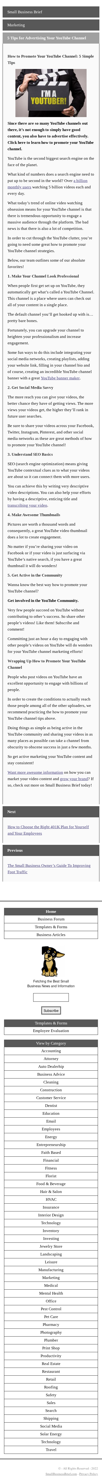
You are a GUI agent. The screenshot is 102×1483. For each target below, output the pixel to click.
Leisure (51, 1262)
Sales (51, 1403)
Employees (51, 1129)
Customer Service (51, 1098)
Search (51, 1410)
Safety (51, 1395)
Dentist (51, 1105)
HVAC (51, 1199)
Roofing (51, 1387)
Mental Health (51, 1293)
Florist (51, 1176)
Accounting (51, 1051)
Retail (51, 1379)
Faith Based (51, 1152)
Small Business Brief (24, 12)
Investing (51, 1238)
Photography (51, 1332)
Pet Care (51, 1317)
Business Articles (51, 935)
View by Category (51, 1043)
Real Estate (51, 1363)
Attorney (51, 1058)
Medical (51, 1285)
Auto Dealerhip (51, 1066)
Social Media (51, 1426)
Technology (51, 1223)
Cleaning (51, 1082)
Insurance (51, 1207)
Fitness (51, 1168)
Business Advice (51, 1074)
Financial (51, 1160)
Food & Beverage (51, 1184)
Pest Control (51, 1309)
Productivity (51, 1356)
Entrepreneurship (51, 1144)
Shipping (51, 1418)
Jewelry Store (51, 1246)
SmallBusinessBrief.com (61, 1474)
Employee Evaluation (51, 1030)
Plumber (51, 1340)
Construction (51, 1090)
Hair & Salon (51, 1191)
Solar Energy (51, 1434)
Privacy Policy (88, 1474)
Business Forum (51, 919)
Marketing (16, 25)
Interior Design (51, 1215)
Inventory (51, 1230)
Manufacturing (51, 1270)
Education (51, 1113)
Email (51, 1121)
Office (51, 1301)
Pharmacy (51, 1324)
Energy (51, 1137)
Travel (51, 1449)
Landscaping (51, 1254)
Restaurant (51, 1371)
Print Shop (51, 1348)
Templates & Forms (51, 927)
